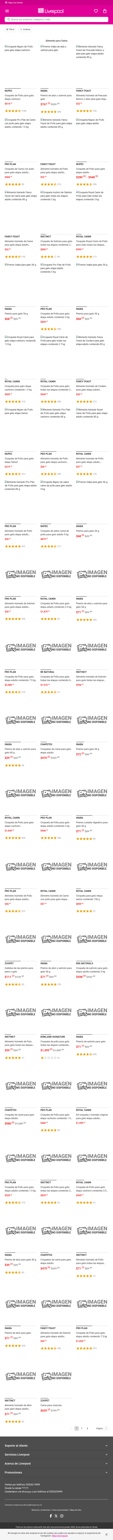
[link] (21, 79)
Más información (60, 1536)
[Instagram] (61, 1516)
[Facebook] (51, 1516)
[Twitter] (56, 1516)
